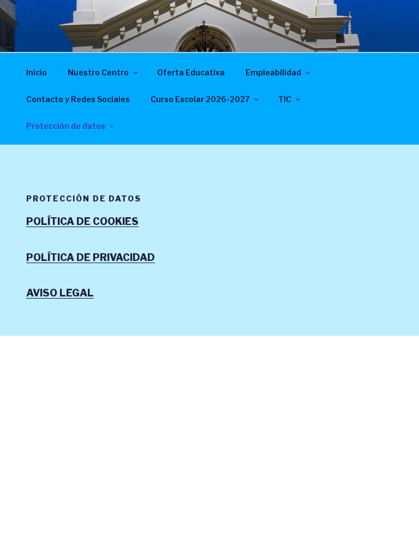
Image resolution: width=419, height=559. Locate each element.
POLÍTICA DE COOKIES (82, 221)
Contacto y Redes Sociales (78, 99)
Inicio (36, 72)
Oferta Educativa (191, 72)
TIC (284, 99)
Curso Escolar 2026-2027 (200, 99)
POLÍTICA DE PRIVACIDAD (90, 257)
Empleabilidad (273, 72)
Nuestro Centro (98, 72)
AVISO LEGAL (60, 293)
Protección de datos (65, 125)
